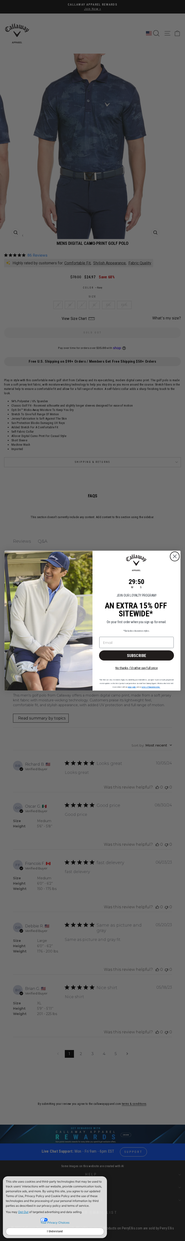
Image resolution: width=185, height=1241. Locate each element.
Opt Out (23, 1212)
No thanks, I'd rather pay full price (136, 668)
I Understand (55, 1231)
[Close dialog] (175, 556)
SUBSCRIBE (136, 655)
